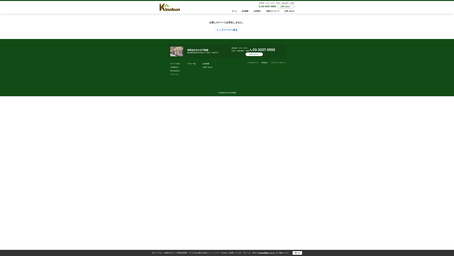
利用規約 (264, 63)
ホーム (234, 11)
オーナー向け (175, 64)
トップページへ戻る (227, 30)
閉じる (297, 253)
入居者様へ (257, 11)
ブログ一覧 (191, 64)
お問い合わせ (285, 6)
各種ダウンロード (273, 11)
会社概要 (245, 11)
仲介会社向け (175, 71)
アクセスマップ (252, 63)
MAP (214, 53)
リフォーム (174, 74)
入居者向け (174, 67)
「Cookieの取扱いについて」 (266, 253)
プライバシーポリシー (278, 63)
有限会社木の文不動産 (197, 50)
